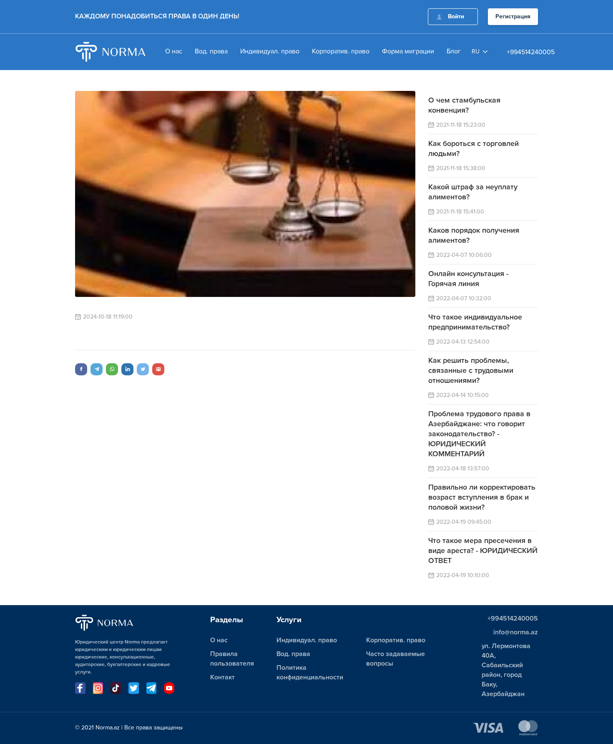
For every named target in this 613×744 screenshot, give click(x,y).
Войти (456, 17)
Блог (454, 51)
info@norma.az (515, 632)
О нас (173, 51)
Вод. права (211, 51)
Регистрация (512, 17)
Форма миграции (408, 51)
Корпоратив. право (340, 51)
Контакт (222, 677)
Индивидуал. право (269, 51)
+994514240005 (531, 52)
